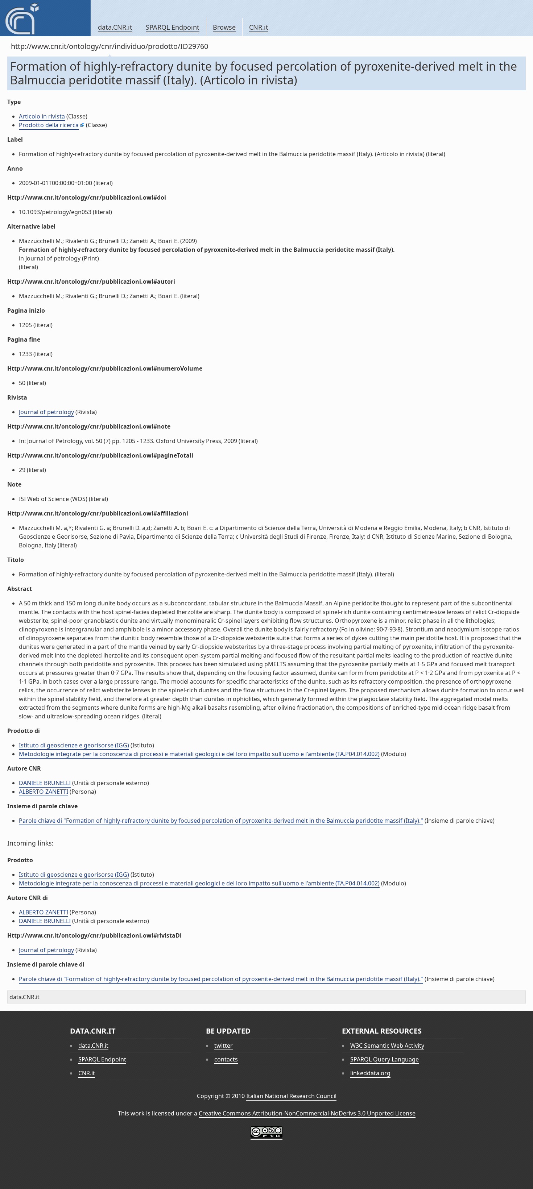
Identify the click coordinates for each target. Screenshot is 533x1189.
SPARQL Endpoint (172, 27)
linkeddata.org (370, 1073)
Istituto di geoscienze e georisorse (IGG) (74, 745)
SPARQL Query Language (384, 1059)
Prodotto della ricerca (49, 125)
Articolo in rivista (42, 116)
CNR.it (258, 27)
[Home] (45, 18)
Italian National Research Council (291, 1096)
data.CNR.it (115, 27)
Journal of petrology (46, 412)
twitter (223, 1046)
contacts (226, 1059)
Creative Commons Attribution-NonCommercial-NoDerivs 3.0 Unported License (307, 1113)
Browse (224, 27)
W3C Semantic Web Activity (387, 1046)
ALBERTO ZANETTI (43, 792)
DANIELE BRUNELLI (45, 783)
